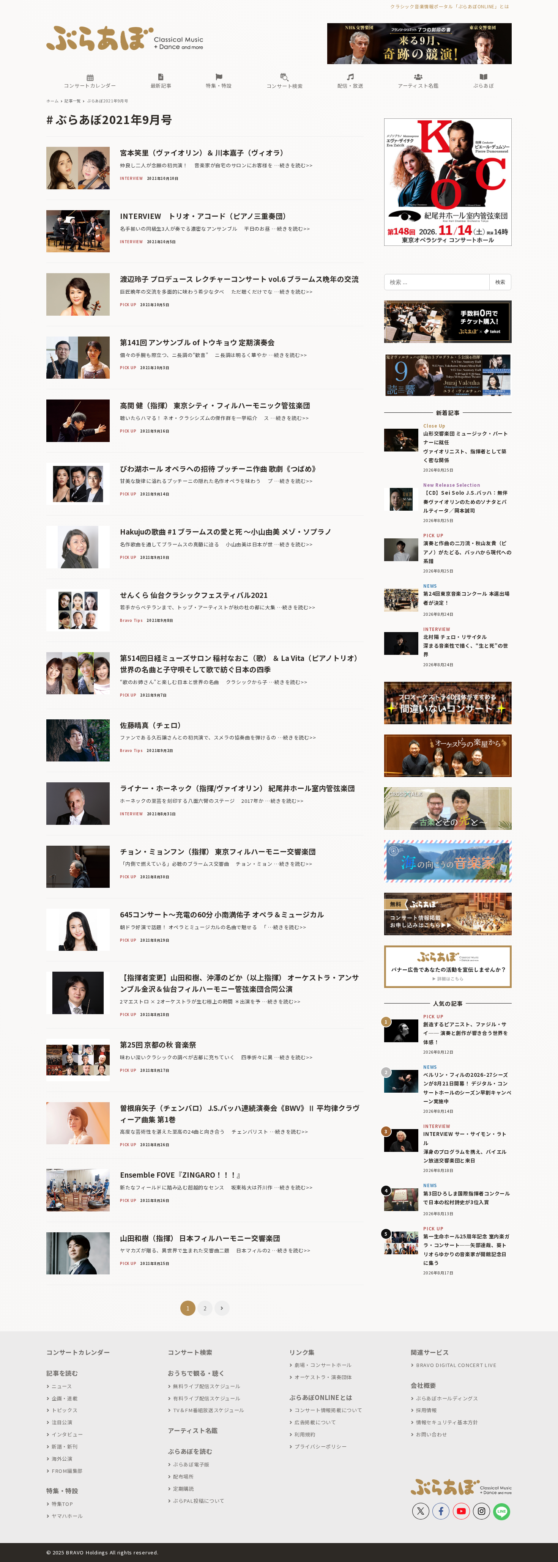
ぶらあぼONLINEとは (320, 1397)
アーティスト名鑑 (193, 1430)
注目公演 (62, 1422)
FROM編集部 (67, 1470)
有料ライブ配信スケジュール (207, 1398)
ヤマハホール (67, 1516)
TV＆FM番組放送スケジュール (208, 1410)
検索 (500, 281)
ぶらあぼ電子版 (191, 1464)
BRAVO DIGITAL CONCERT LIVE (456, 1365)
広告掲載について (315, 1422)
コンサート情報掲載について (329, 1410)
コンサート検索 (190, 1352)
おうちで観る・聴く (196, 1373)
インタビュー (67, 1434)
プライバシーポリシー (321, 1446)
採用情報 (426, 1410)
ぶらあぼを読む (190, 1451)
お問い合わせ (431, 1434)
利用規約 (305, 1434)
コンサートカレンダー (78, 1352)
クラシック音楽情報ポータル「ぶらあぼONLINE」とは (449, 6)
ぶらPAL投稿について (199, 1500)
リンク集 (302, 1352)
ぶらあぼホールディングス (447, 1398)
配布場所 (183, 1476)
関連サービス (430, 1352)
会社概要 (423, 1385)
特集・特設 (62, 1490)
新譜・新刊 (65, 1446)
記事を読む (62, 1373)
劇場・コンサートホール (323, 1365)
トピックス (65, 1410)
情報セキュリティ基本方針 (447, 1422)
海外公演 (62, 1458)
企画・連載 (65, 1398)
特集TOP (62, 1503)
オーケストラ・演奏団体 (323, 1377)
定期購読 (183, 1488)
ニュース (62, 1386)
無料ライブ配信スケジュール (207, 1386)
